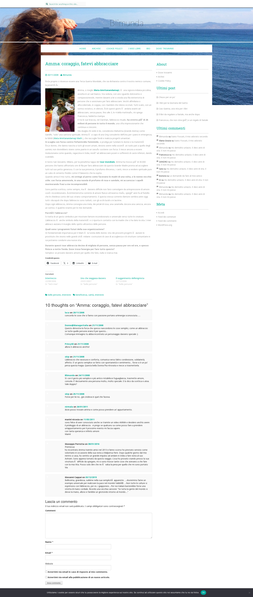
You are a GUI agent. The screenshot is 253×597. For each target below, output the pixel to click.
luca (67, 312)
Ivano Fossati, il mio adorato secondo (189, 136)
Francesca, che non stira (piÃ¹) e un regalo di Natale (183, 120)
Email (48, 552)
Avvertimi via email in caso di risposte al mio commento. (78, 571)
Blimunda (126, 22)
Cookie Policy (114, 48)
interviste (66, 294)
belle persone (54, 294)
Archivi (96, 48)
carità (91, 294)
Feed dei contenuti (167, 216)
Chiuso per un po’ (167, 97)
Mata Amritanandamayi (106, 90)
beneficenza (81, 294)
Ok (203, 592)
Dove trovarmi (165, 48)
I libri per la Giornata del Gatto (173, 103)
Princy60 (69, 344)
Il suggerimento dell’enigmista (130, 278)
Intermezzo (50, 278)
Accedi (161, 212)
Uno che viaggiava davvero (93, 278)
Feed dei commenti (167, 220)
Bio (148, 48)
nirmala (69, 406)
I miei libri (134, 48)
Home (82, 48)
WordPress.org (165, 225)
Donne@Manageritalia (76, 325)
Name (48, 542)
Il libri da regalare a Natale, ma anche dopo (179, 114)
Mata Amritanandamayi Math (68, 138)
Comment (50, 510)
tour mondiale (107, 161)
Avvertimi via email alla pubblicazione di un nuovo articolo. (79, 577)
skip (67, 356)
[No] (249, 592)
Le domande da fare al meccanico (186, 175)
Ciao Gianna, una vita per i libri (173, 108)
